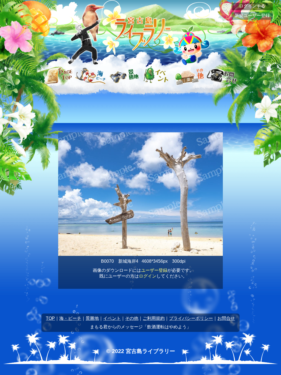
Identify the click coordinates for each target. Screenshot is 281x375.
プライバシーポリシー (191, 318)
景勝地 (92, 318)
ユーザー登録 (154, 270)
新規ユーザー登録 (252, 15)
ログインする (252, 6)
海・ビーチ (70, 318)
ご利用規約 (154, 318)
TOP (50, 318)
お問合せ (226, 318)
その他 (131, 318)
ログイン (147, 276)
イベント (112, 318)
